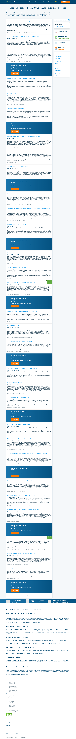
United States (29, 119)
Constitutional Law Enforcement (15, 108)
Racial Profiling (13, 104)
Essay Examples (12, 4)
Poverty (19, 204)
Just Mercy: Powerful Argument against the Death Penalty (22, 311)
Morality (26, 32)
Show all (7, 16)
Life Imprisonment (58, 68)
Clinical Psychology (14, 147)
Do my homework (12, 682)
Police (16, 162)
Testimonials (11, 702)
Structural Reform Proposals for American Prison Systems (22, 553)
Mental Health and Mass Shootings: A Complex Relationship (23, 509)
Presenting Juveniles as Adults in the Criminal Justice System (23, 51)
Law (16, 4)
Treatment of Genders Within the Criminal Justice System (22, 368)
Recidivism (26, 47)
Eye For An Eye (58, 61)
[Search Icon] (68, 20)
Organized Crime (58, 73)
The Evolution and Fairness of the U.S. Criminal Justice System (24, 36)
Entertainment (10, 220)
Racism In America (17, 236)
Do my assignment (12, 686)
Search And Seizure (59, 26)
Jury (8, 177)
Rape (22, 351)
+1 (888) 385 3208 (12, 711)
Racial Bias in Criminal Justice (15, 93)
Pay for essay (11, 684)
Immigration (15, 505)
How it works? (11, 701)
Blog (9, 696)
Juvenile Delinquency (20, 32)
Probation (20, 119)
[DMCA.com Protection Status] (9, 714)
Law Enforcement (16, 491)
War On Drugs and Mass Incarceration (17, 267)
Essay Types (50, 1)
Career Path (9, 162)
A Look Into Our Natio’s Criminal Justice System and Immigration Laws (26, 495)
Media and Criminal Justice (14, 382)
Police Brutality (35, 549)
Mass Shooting (58, 70)
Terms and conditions (16, 737)
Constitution (9, 119)
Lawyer (11, 393)
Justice (14, 32)
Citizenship (9, 407)
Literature (20, 294)
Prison (56, 75)
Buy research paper (12, 691)
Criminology (57, 58)
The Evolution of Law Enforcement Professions (19, 151)
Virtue (30, 47)
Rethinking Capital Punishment (15, 568)
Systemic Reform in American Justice (17, 224)
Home (7, 4)
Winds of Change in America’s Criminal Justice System (22, 438)
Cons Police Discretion (13, 252)
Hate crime (57, 65)
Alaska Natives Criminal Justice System (18, 166)
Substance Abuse (41, 147)
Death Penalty (12, 337)
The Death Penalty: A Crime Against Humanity (19, 341)
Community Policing (11, 549)
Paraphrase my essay (64, 38)
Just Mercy (15, 220)
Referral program (12, 706)
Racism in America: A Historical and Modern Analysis (21, 480)
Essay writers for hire (13, 690)
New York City (29, 549)
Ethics (8, 378)
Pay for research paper (13, 687)
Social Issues (30, 32)
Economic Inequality (11, 204)
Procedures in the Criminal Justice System (18, 424)
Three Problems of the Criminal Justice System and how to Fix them (25, 21)
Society (30, 204)
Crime (19, 4)
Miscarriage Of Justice (22, 337)
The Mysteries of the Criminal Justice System (19, 397)
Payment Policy (12, 705)
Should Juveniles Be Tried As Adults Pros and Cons (21, 282)
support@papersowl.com (13, 710)
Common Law (10, 263)
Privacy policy (9, 737)
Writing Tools (36, 1)
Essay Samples (43, 1)
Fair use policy (23, 737)
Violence (34, 32)
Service (30, 1)
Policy (16, 407)
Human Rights (10, 491)
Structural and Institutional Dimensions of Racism (20, 193)
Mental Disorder (13, 47)
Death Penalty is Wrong (13, 325)
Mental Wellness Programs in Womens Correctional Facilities (23, 136)
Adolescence (10, 61)
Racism (22, 204)
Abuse (8, 147)
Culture (16, 549)
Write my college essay (13, 688)
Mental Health (29, 147)
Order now (65, 1)
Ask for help (62, 49)
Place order (15, 73)
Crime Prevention (58, 56)
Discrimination (10, 32)
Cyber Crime (57, 59)
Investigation (57, 66)
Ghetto (56, 63)
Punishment (22, 47)
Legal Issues (22, 491)
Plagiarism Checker (12, 683)
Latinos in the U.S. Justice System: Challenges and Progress (23, 78)
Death (8, 321)
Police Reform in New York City (15, 538)
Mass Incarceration (14, 564)
